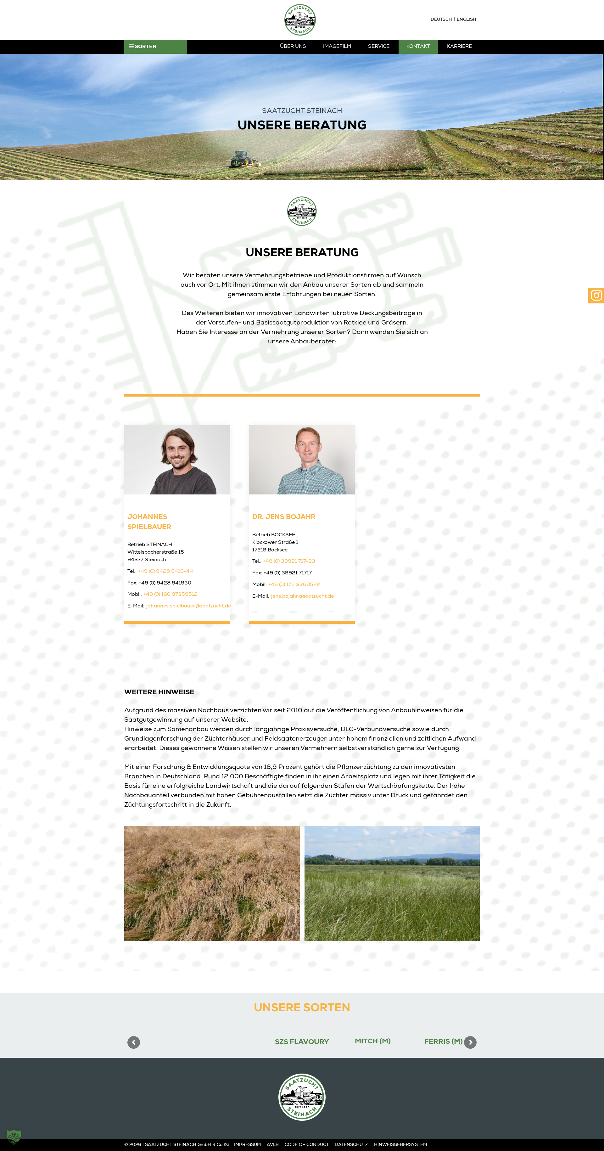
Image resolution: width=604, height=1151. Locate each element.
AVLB (273, 1145)
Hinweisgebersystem (400, 1145)
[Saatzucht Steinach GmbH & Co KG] (300, 20)
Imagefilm (337, 46)
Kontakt (418, 46)
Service (378, 46)
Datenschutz (351, 1145)
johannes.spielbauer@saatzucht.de (188, 606)
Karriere (459, 46)
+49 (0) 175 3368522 (294, 585)
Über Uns (293, 46)
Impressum (247, 1145)
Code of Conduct (307, 1145)
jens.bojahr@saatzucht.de (302, 596)
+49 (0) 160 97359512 (170, 594)
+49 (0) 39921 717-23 (289, 561)
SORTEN (145, 47)
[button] (14, 1137)
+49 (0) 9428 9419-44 (165, 571)
